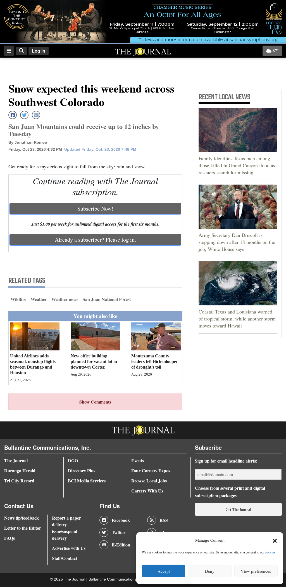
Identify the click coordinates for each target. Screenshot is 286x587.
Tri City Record (19, 480)
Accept (164, 571)
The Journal (16, 460)
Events (137, 460)
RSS (163, 520)
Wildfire (18, 299)
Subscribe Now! (95, 208)
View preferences (256, 571)
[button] (275, 540)
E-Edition (121, 544)
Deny (209, 571)
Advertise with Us (68, 548)
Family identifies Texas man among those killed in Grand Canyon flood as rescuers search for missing (237, 165)
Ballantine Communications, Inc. (117, 579)
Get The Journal (238, 509)
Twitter (118, 532)
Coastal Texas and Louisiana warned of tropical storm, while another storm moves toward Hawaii (237, 318)
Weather (39, 299)
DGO (73, 460)
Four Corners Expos (150, 470)
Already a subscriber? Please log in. (95, 239)
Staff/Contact (64, 558)
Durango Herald (19, 470)
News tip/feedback (21, 518)
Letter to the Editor (22, 528)
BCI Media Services (87, 480)
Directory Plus (81, 470)
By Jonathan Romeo (27, 142)
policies (270, 552)
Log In (38, 51)
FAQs (9, 538)
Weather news (64, 299)
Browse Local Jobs (149, 480)
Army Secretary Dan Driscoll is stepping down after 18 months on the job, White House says (237, 242)
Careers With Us (147, 490)
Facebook (121, 520)
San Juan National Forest (107, 299)
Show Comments (95, 402)
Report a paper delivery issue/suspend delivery (66, 528)
